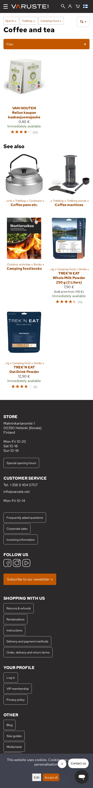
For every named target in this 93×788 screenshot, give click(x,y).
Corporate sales (16, 528)
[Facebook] (7, 563)
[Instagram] (17, 563)
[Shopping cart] (77, 7)
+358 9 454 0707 (24, 485)
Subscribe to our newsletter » (30, 579)
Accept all (51, 777)
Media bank (14, 747)
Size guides (14, 736)
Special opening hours (21, 463)
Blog (9, 725)
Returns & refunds (18, 608)
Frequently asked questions (24, 517)
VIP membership (17, 689)
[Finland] (86, 7)
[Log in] (70, 6)
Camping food (50, 21)
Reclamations (15, 619)
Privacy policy (15, 700)
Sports (10, 21)
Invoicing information (20, 539)
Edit (36, 777)
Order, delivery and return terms (28, 652)
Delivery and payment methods (27, 641)
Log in (10, 677)
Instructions (14, 630)
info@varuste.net (16, 491)
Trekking (28, 21)
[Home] (31, 6)
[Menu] (5, 6)
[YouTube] (26, 563)
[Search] (63, 6)
